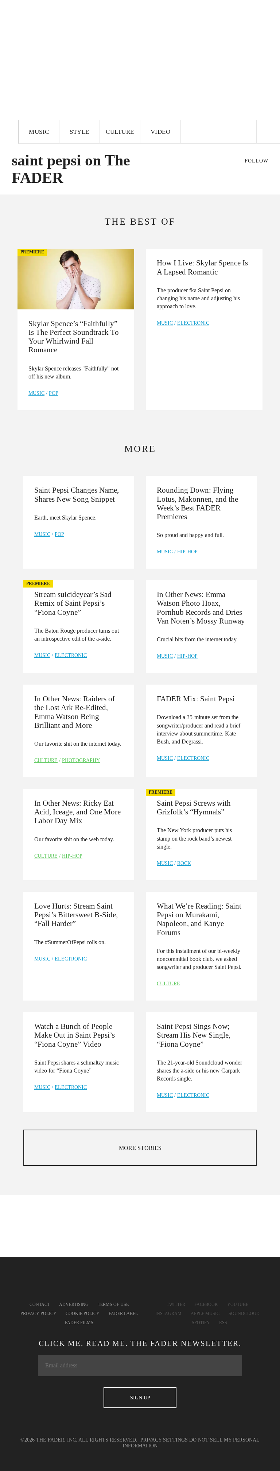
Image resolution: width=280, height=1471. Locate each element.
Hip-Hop (187, 551)
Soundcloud (244, 1313)
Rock (184, 863)
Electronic (193, 323)
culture (46, 760)
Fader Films (79, 1322)
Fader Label (123, 1313)
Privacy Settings (164, 1440)
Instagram (168, 1313)
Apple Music (205, 1313)
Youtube (237, 1304)
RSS (223, 1322)
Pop (53, 393)
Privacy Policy (38, 1313)
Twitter (176, 1304)
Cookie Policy (83, 1313)
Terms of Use (113, 1304)
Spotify (201, 1322)
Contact (40, 1304)
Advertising (74, 1304)
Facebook (206, 1304)
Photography (81, 760)
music (36, 393)
